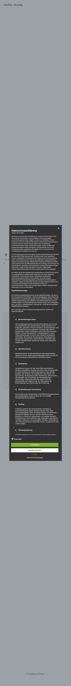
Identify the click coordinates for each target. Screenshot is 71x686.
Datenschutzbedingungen (35, 457)
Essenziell (17, 439)
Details (35, 454)
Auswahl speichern (34, 450)
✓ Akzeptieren (35, 445)
